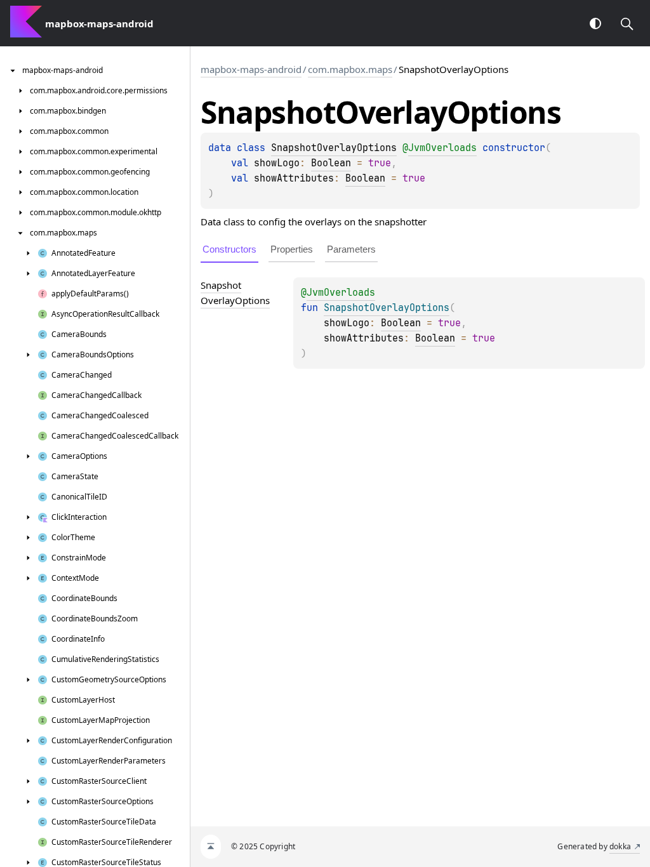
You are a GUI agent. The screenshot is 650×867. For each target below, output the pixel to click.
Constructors (229, 249)
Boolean (331, 163)
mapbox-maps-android (251, 69)
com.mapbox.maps (350, 69)
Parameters (351, 249)
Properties (291, 249)
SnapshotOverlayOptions (334, 148)
